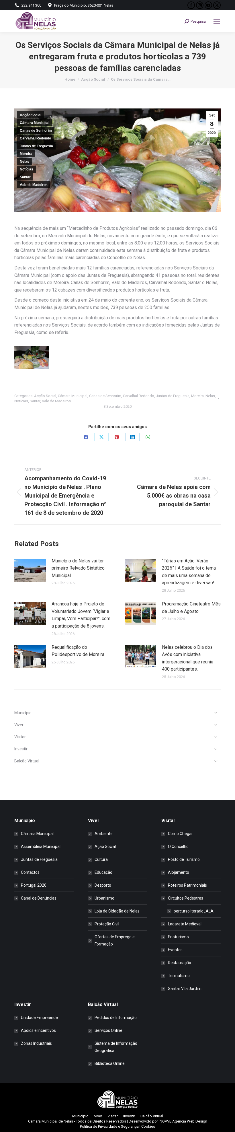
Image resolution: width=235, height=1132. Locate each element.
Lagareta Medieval (184, 924)
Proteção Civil (107, 924)
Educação (103, 872)
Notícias (26, 169)
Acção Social (30, 115)
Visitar (20, 737)
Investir (21, 749)
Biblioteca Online (110, 1063)
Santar (25, 177)
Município (23, 712)
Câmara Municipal (34, 123)
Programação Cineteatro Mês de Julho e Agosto (191, 607)
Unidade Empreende (39, 1017)
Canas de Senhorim (36, 131)
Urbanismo (104, 898)
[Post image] (30, 570)
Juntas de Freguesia (36, 146)
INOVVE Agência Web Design (183, 1121)
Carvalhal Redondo (35, 138)
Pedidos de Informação (116, 1017)
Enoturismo (178, 937)
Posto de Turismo (184, 859)
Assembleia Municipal (40, 846)
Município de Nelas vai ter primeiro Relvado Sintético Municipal (78, 568)
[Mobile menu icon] (217, 21)
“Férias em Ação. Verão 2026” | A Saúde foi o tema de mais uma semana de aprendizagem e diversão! (189, 572)
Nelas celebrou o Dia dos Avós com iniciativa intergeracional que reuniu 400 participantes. (187, 658)
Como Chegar (180, 833)
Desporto (103, 885)
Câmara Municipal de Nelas (50, 1121)
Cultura (101, 859)
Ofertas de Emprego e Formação (115, 940)
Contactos (30, 872)
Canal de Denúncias (38, 898)
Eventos (175, 949)
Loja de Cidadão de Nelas (117, 911)
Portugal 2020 (33, 885)
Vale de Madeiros (34, 185)
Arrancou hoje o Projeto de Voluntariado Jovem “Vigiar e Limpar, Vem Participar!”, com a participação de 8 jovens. (81, 615)
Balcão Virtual (26, 761)
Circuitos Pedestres (185, 898)
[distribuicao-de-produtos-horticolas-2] (31, 357)
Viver (18, 725)
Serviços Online (108, 1030)
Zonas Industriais (36, 1043)
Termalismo (179, 975)
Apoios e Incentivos (38, 1030)
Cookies (148, 1126)
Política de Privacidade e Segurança (109, 1126)
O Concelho (178, 846)
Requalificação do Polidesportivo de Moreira (78, 650)
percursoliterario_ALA (194, 911)
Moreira (26, 154)
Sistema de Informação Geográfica (116, 1047)
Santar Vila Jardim (184, 988)
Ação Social (105, 846)
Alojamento (178, 872)
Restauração (179, 962)
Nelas (24, 162)
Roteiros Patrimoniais (187, 885)
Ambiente (104, 833)
